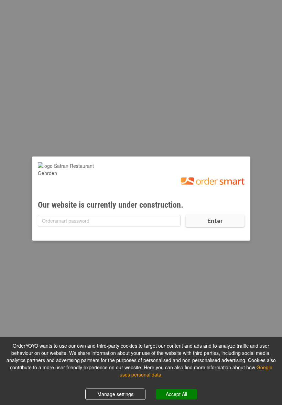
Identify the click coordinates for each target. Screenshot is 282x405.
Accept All (176, 394)
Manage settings (115, 394)
